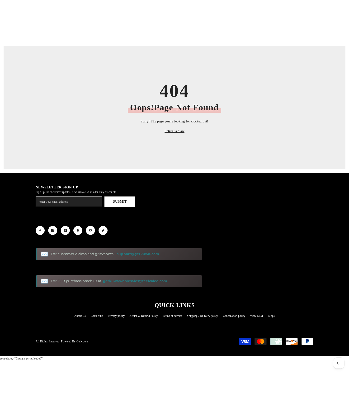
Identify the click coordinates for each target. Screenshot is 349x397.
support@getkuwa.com (138, 254)
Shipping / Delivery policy (202, 316)
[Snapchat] (77, 230)
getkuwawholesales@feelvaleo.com (135, 281)
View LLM (256, 316)
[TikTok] (65, 230)
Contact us (97, 316)
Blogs (271, 316)
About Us (80, 316)
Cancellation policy (234, 316)
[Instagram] (52, 230)
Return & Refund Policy (143, 316)
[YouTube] (90, 230)
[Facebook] (40, 230)
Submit (120, 201)
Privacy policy (116, 316)
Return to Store (174, 131)
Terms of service (172, 316)
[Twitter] (103, 230)
